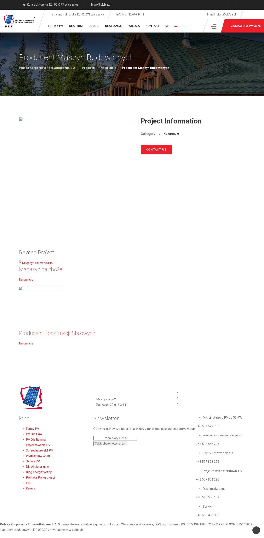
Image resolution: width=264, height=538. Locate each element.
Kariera (30, 488)
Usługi (94, 26)
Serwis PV (33, 461)
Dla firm (76, 26)
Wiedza (134, 26)
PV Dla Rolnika (36, 439)
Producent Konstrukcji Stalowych (57, 333)
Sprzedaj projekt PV (39, 450)
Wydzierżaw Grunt (38, 456)
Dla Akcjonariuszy (37, 467)
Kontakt (153, 26)
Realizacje (114, 26)
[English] (167, 26)
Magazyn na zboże (40, 269)
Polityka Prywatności (40, 477)
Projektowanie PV (38, 445)
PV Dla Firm (34, 434)
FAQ (29, 483)
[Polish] (175, 26)
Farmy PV (55, 26)
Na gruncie (171, 133)
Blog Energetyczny (39, 472)
